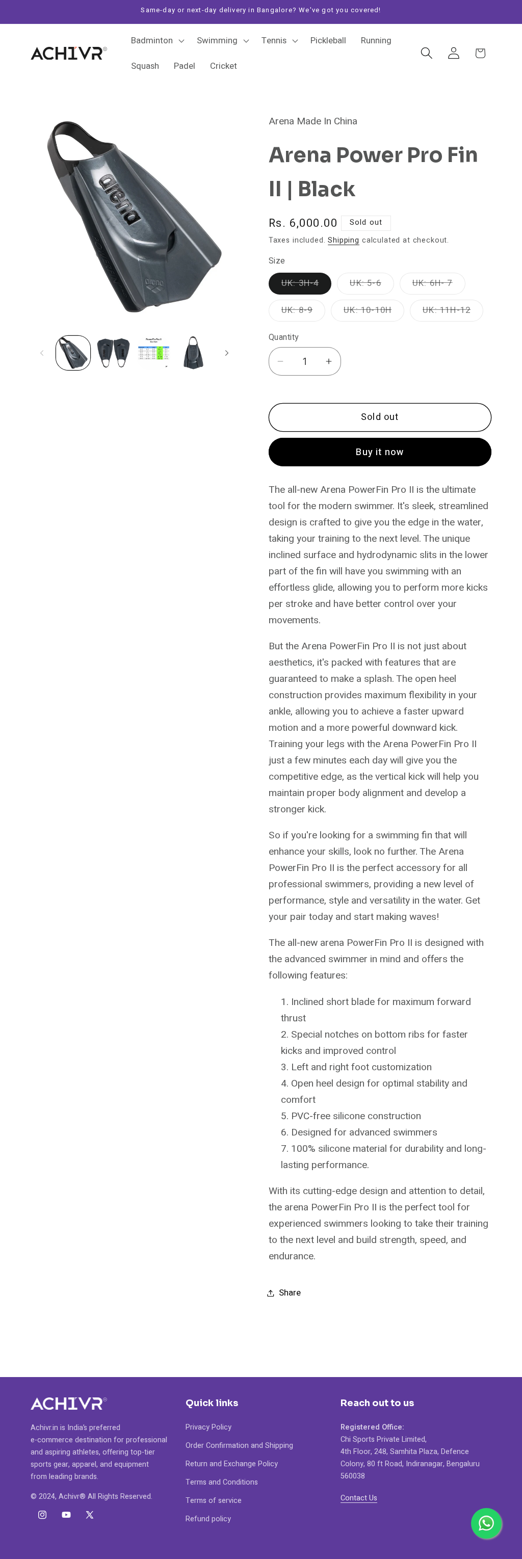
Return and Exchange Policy (232, 1464)
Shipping (343, 240)
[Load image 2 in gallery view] (113, 353)
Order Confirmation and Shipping (239, 1445)
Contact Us (359, 1498)
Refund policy (208, 1519)
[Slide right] (227, 352)
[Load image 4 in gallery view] (194, 353)
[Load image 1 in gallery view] (73, 353)
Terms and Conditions (222, 1482)
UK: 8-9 (303, 312)
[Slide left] (42, 352)
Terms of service (214, 1500)
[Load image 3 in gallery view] (154, 353)
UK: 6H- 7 (438, 285)
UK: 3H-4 (306, 285)
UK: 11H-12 (453, 312)
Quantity (284, 337)
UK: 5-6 (372, 285)
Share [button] (290, 1292)
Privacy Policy (208, 1427)
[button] (157, 41)
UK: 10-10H (374, 312)
